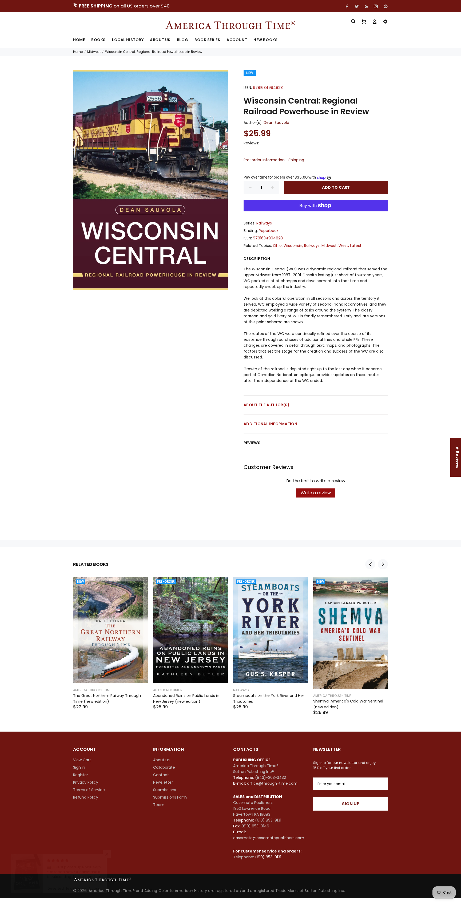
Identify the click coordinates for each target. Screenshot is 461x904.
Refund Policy (85, 797)
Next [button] (383, 564)
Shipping (296, 160)
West (343, 245)
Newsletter (163, 782)
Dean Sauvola (276, 122)
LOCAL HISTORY (128, 40)
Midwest (94, 51)
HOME (79, 40)
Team (158, 804)
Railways (264, 223)
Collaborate (164, 767)
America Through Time (92, 690)
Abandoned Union (167, 690)
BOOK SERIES (207, 40)
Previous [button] (370, 564)
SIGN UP (350, 804)
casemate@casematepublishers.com (268, 837)
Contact (161, 774)
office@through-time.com (272, 783)
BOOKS (98, 40)
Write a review (316, 493)
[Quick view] (139, 585)
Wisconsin (293, 245)
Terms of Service (89, 789)
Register (80, 774)
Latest (355, 245)
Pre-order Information (264, 160)
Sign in (79, 767)
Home (78, 51)
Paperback (269, 230)
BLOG (182, 40)
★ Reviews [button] (457, 457)
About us (161, 760)
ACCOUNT (236, 40)
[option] (110, 636)
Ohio (277, 245)
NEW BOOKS (265, 40)
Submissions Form (170, 797)
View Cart (82, 760)
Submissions (164, 789)
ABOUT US (160, 40)
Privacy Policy (85, 782)
